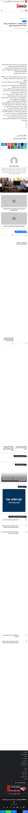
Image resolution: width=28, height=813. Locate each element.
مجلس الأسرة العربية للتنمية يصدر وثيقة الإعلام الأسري (14, 187)
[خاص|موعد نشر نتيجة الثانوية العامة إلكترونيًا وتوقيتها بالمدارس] (7, 285)
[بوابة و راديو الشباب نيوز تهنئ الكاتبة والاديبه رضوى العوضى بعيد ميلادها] (23, 691)
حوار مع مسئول (24, 754)
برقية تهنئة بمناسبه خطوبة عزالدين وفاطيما (10, 636)
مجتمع (26, 778)
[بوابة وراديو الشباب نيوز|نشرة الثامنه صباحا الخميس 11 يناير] (21, 394)
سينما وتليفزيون (24, 762)
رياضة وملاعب (24, 772)
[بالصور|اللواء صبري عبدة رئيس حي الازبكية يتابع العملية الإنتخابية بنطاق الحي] (7, 394)
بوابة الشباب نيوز (14, 166)
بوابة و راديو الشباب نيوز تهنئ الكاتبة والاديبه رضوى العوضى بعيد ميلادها (10, 642)
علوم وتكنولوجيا (24, 776)
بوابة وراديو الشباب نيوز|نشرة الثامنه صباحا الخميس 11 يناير (21, 448)
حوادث (25, 770)
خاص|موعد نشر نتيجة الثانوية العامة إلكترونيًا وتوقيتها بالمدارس (8, 339)
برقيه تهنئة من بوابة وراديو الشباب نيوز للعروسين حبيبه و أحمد (9, 532)
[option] (14, 185)
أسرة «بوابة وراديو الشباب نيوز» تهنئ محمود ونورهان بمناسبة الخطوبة (10, 526)
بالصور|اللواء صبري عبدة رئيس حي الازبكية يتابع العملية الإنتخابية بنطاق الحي (8, 448)
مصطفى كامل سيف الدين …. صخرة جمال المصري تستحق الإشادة (14, 480)
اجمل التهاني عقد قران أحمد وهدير (10, 520)
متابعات (20, 18)
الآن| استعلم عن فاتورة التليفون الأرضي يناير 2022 (21, 243)
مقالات (25, 756)
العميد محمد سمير (21, 135)
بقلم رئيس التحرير (14, 803)
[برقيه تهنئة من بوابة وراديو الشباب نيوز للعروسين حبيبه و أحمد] (23, 582)
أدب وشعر (25, 760)
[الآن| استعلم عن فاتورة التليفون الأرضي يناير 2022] (21, 237)
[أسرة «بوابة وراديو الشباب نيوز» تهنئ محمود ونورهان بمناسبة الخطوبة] (23, 527)
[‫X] (22, 144)
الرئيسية (24, 18)
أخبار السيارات (24, 764)
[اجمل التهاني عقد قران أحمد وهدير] (23, 521)
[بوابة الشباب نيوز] (22, 6)
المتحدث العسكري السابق (19, 138)
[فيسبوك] (25, 144)
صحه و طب (24, 774)
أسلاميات (25, 752)
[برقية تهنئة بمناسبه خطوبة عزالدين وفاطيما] (23, 637)
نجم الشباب (24, 758)
